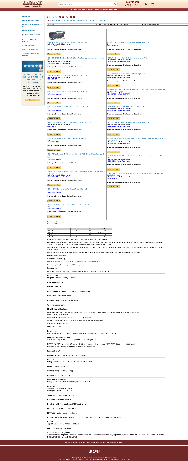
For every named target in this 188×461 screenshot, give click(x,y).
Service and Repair (28, 45)
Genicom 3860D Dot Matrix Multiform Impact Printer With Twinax (67, 42)
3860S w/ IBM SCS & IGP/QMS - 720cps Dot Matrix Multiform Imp (68, 107)
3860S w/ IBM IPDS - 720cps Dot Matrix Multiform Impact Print (67, 75)
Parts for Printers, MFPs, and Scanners (31, 35)
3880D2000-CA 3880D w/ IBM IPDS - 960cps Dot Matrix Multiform (127, 107)
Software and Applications (30, 49)
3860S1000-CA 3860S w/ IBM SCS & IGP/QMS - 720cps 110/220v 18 (69, 122)
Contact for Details (54, 54)
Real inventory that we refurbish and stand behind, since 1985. (94, 9)
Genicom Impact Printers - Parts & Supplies (92, 20)
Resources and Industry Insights (106, 442)
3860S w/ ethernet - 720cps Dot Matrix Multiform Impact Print (66, 138)
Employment (91, 442)
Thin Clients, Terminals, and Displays (30, 54)
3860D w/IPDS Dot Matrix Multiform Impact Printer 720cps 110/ (67, 189)
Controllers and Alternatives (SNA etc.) (32, 25)
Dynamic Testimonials (79, 442)
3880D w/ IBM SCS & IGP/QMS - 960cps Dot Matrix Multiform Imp (128, 122)
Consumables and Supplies (30, 20)
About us (68, 442)
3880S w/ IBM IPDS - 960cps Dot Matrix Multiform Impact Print (127, 58)
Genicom (76, 20)
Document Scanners (28, 30)
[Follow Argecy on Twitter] (94, 451)
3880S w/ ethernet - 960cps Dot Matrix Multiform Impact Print (126, 74)
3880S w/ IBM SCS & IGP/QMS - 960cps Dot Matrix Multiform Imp (128, 42)
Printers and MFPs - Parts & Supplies (30, 40)
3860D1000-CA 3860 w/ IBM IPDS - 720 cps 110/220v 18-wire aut (68, 204)
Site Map (120, 442)
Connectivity (26, 16)
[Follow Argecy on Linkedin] (90, 451)
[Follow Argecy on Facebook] (98, 451)
